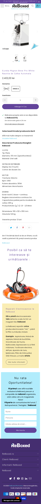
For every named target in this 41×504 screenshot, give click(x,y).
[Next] (37, 31)
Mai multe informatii (16, 362)
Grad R (6, 89)
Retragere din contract (12, 500)
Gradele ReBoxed (9, 138)
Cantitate (6, 95)
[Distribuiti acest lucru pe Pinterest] (23, 227)
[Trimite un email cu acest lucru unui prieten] (29, 227)
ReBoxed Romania (16, 486)
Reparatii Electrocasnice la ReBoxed (20, 310)
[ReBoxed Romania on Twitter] (10, 479)
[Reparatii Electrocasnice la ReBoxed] (20, 284)
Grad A (16, 89)
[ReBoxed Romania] (20, 5)
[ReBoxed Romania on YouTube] (18, 479)
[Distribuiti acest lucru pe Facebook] (17, 227)
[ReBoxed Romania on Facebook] (14, 479)
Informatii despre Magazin (14, 124)
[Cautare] (32, 5)
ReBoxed (6, 243)
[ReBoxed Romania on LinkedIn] (26, 479)
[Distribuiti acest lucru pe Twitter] (11, 227)
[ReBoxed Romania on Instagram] (22, 479)
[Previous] (4, 31)
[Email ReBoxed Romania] (30, 479)
